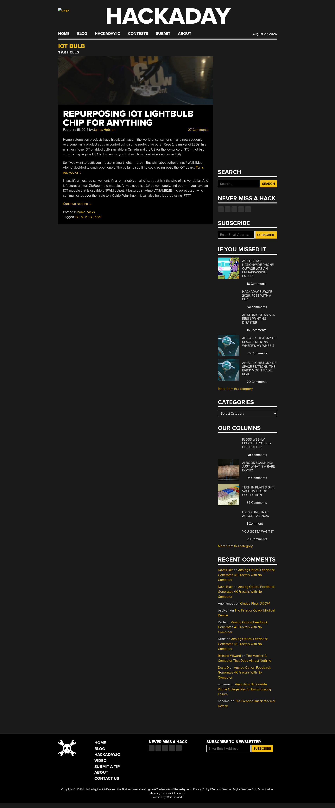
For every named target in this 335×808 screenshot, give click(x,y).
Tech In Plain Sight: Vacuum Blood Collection (258, 491)
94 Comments (256, 478)
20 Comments (256, 382)
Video (100, 760)
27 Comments (197, 130)
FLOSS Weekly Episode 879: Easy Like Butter (257, 443)
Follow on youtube (234, 209)
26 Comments (256, 353)
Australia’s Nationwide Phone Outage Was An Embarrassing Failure (258, 268)
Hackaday (168, 16)
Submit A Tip (107, 766)
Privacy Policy (201, 789)
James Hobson (104, 130)
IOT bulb (81, 217)
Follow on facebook (221, 209)
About (184, 33)
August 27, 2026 (264, 34)
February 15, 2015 (75, 130)
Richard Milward (229, 656)
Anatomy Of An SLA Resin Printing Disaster (258, 319)
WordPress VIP (175, 797)
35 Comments (256, 503)
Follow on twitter (228, 209)
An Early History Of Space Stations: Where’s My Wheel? (259, 342)
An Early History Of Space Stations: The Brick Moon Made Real (259, 368)
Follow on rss (241, 209)
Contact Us (106, 778)
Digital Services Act (244, 789)
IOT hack (95, 217)
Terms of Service (221, 789)
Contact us (248, 209)
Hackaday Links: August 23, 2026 (255, 514)
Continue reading (77, 204)
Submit (163, 33)
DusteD (223, 668)
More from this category (235, 389)
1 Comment (254, 524)
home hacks (86, 212)
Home (64, 33)
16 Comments (256, 284)
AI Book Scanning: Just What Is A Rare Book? (258, 466)
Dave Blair (225, 570)
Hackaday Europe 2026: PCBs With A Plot (257, 295)
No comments (256, 307)
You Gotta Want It (258, 532)
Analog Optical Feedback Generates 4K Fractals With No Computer (246, 575)
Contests (138, 33)
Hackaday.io (107, 33)
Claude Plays (255, 603)
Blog (82, 33)
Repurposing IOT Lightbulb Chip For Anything (128, 118)
